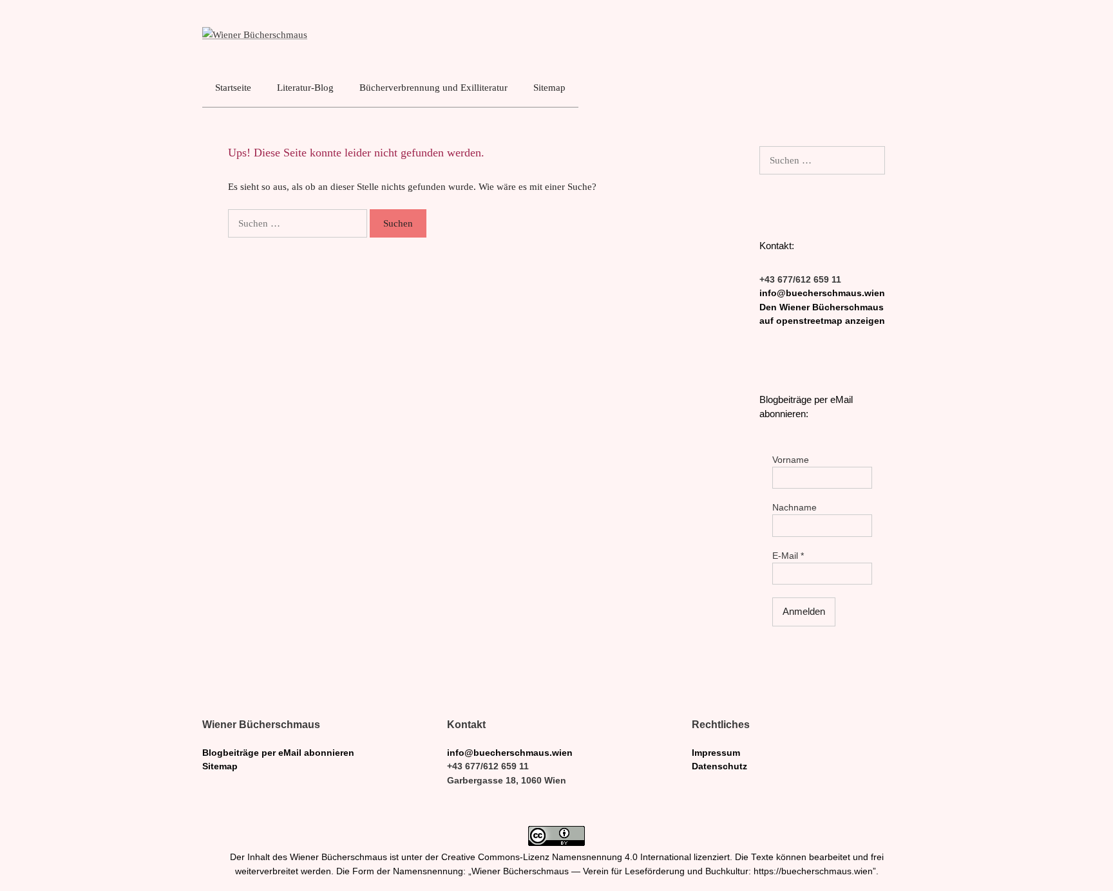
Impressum (716, 753)
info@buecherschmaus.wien (822, 293)
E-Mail (788, 556)
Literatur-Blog (305, 87)
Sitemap (549, 87)
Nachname (794, 507)
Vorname (790, 460)
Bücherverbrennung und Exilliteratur (433, 87)
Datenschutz (719, 766)
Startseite (233, 87)
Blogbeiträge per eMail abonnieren (278, 753)
